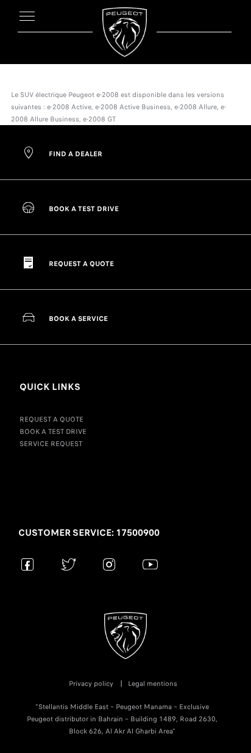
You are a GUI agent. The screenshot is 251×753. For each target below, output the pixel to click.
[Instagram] (109, 564)
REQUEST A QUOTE (51, 419)
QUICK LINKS (49, 387)
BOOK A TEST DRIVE (53, 431)
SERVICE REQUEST (50, 444)
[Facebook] (27, 564)
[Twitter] (68, 564)
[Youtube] (150, 564)
